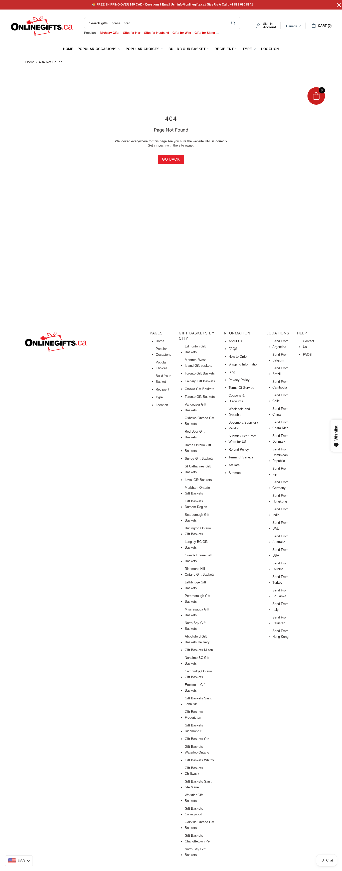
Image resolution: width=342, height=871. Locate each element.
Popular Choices (161, 365)
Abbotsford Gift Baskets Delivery (197, 639)
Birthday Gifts (109, 33)
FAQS (233, 349)
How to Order (238, 356)
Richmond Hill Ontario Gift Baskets (200, 571)
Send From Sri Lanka (280, 593)
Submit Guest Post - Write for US (243, 439)
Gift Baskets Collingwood (194, 811)
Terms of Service (241, 457)
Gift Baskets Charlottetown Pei (197, 838)
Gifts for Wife (182, 33)
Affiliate (234, 465)
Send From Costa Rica (280, 425)
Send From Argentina (280, 344)
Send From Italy (280, 606)
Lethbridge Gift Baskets (195, 585)
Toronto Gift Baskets (200, 373)
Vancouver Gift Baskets (195, 407)
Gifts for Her (131, 33)
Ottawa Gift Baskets (199, 389)
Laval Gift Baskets (198, 480)
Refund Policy (239, 449)
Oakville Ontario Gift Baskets (199, 825)
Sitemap (235, 473)
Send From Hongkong (280, 498)
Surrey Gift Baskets (199, 458)
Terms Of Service (241, 388)
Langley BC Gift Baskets (196, 544)
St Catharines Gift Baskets (198, 469)
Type (159, 397)
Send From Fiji (280, 471)
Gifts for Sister (205, 33)
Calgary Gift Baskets (200, 381)
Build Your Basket (163, 379)
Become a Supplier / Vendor (243, 425)
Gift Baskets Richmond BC (195, 728)
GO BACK (171, 159)
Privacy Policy (239, 380)
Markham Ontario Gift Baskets (197, 490)
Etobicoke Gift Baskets (195, 687)
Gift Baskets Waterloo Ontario (197, 749)
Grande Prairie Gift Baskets (198, 558)
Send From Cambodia (280, 384)
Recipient (162, 389)
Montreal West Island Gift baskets (198, 362)
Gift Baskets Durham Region (196, 504)
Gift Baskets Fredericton (194, 714)
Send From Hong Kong (280, 634)
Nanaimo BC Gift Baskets (197, 660)
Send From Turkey (280, 579)
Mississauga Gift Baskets (197, 612)
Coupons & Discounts (237, 398)
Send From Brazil (280, 371)
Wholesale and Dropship (239, 412)
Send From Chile (280, 398)
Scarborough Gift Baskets (197, 517)
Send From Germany (280, 485)
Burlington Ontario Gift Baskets (198, 531)
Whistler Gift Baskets (194, 798)
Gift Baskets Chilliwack (194, 771)
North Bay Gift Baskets (195, 626)
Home (30, 62)
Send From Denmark (280, 438)
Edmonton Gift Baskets (195, 349)
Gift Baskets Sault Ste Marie (198, 784)
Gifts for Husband (156, 33)
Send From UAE (280, 525)
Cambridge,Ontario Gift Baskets (198, 674)
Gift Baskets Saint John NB (198, 701)
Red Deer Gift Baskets (195, 434)
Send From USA (280, 552)
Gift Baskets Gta (197, 739)
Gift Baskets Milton (199, 650)
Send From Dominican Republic (280, 455)
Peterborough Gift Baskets (197, 598)
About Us (235, 341)
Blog (232, 372)
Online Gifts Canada (42, 26)
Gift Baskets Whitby (199, 760)
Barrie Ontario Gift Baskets (198, 448)
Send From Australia (280, 539)
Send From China (280, 411)
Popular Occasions (163, 351)
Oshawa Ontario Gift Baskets (199, 421)
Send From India (280, 512)
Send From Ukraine (280, 566)
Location (162, 405)
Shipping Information (243, 364)
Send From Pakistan (280, 620)
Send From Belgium (280, 357)
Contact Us (308, 344)
